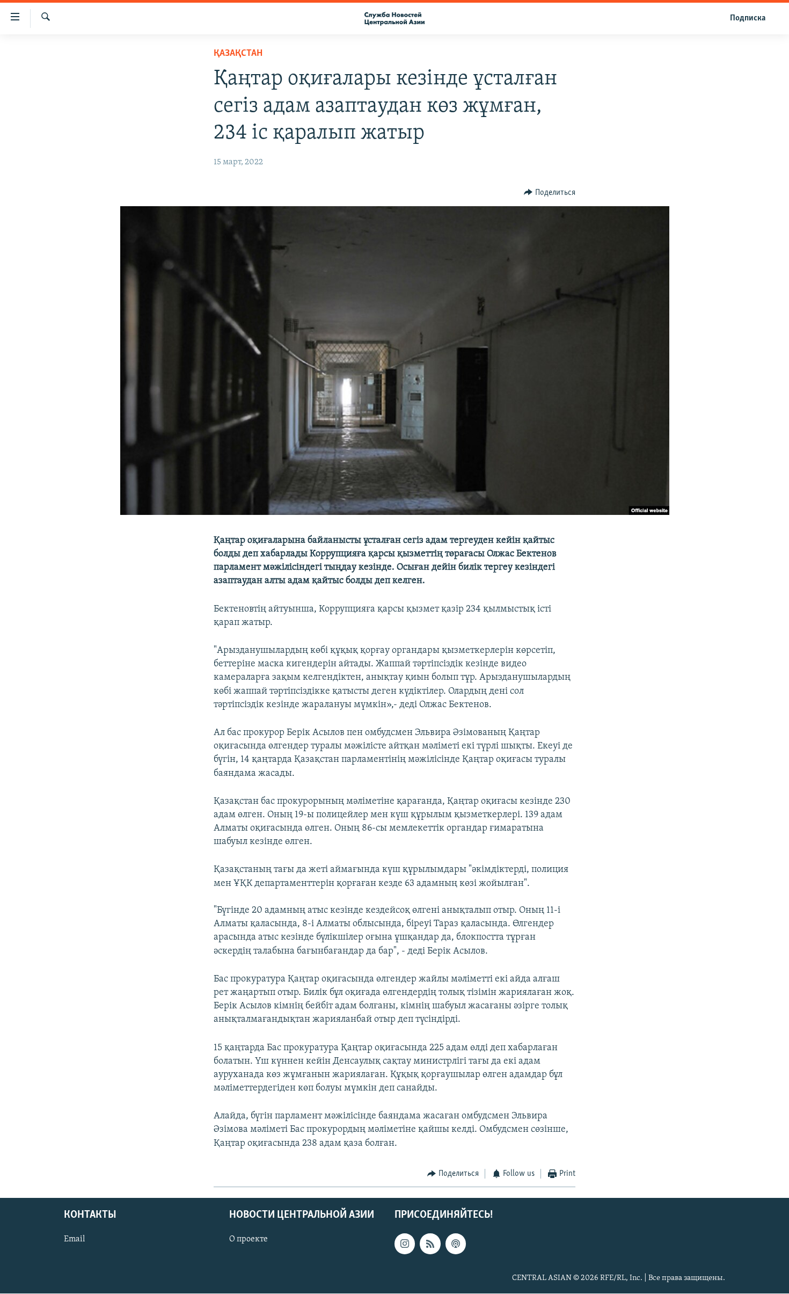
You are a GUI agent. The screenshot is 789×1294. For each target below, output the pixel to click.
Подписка (747, 18)
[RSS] (430, 1244)
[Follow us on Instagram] (404, 1244)
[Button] (549, 193)
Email (74, 1239)
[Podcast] (455, 1244)
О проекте (248, 1239)
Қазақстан (238, 54)
